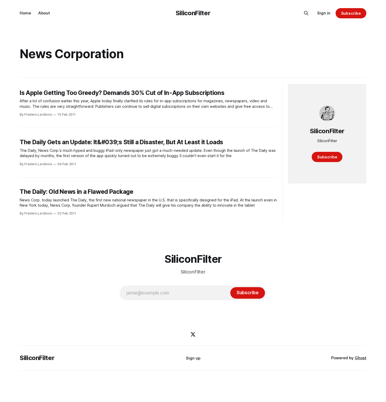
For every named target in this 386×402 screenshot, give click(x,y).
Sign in (323, 12)
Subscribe (351, 13)
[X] (193, 334)
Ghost (360, 357)
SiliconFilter (193, 13)
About (44, 12)
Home (25, 12)
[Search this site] (306, 13)
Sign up (193, 358)
